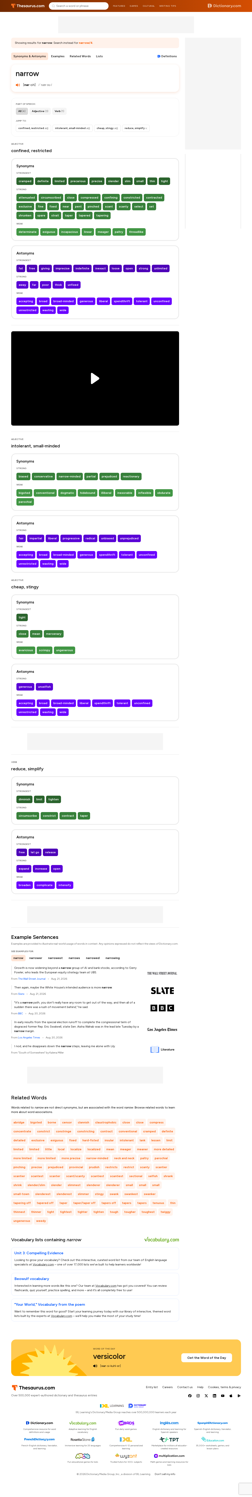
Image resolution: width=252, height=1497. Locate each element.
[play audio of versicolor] (95, 1366)
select (138, 206)
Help (200, 1387)
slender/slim (36, 1185)
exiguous (49, 232)
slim (127, 181)
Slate (21, 994)
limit (39, 799)
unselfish (44, 686)
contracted (154, 197)
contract (68, 815)
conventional (45, 493)
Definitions (169, 56)
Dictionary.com (224, 6)
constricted (131, 197)
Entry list (152, 1387)
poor (45, 285)
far (34, 285)
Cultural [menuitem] (149, 6)
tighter (82, 1212)
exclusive (25, 206)
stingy (99, 1194)
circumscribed (51, 197)
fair (21, 538)
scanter (54, 1176)
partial (91, 476)
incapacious (69, 232)
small (140, 181)
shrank (168, 1176)
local (61, 1149)
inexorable (124, 493)
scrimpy (44, 650)
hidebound (87, 493)
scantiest (97, 1176)
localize (76, 1149)
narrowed (93, 958)
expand (24, 868)
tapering (102, 215)
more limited (22, 1158)
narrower (35, 958)
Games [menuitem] (134, 6)
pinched (93, 206)
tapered (84, 215)
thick (58, 285)
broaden (25, 885)
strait (55, 215)
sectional (135, 1176)
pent (78, 206)
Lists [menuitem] (99, 56)
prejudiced (109, 476)
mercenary (53, 634)
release (50, 852)
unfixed (73, 285)
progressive (71, 538)
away (22, 285)
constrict (49, 815)
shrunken (25, 215)
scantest (37, 1176)
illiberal (106, 493)
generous (86, 301)
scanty (123, 206)
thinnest (19, 1212)
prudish (94, 1167)
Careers (167, 1387)
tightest (66, 1212)
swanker (150, 1194)
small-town (21, 1194)
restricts (111, 1167)
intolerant (127, 1140)
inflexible (144, 493)
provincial (76, 1167)
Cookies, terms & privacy (224, 1387)
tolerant (142, 301)
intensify (65, 885)
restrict (128, 1167)
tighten (53, 799)
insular (109, 1140)
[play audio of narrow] (18, 85)
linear (88, 232)
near (66, 206)
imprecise (63, 268)
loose (116, 268)
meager (103, 232)
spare (41, 215)
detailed (19, 1140)
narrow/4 (86, 43)
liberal (103, 301)
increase (41, 868)
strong (143, 268)
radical (90, 538)
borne (52, 1122)
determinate (28, 232)
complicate (45, 885)
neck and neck (124, 1158)
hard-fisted (90, 1140)
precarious (78, 181)
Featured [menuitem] (119, 6)
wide (63, 310)
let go (35, 852)
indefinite (82, 268)
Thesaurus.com (28, 6)
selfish (153, 1176)
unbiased (107, 538)
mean (36, 634)
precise (97, 181)
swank (114, 1194)
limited (60, 181)
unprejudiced (129, 538)
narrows (74, 958)
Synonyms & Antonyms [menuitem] (29, 56)
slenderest (43, 1194)
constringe (63, 1131)
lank (142, 1140)
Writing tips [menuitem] (167, 6)
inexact (100, 268)
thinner (36, 1212)
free (32, 268)
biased (23, 476)
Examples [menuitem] (58, 56)
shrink (17, 1185)
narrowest (55, 958)
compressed (89, 197)
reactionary (131, 476)
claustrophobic (105, 1122)
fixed (53, 206)
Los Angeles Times (29, 1037)
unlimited (160, 268)
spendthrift (122, 301)
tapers (126, 1203)
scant (109, 206)
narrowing (113, 958)
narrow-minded (70, 476)
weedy (41, 1221)
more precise (71, 1158)
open (129, 268)
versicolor (109, 1356)
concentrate (22, 1131)
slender (113, 181)
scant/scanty (75, 1176)
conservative (43, 476)
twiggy (165, 1212)
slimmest (74, 1185)
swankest (131, 1194)
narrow (18, 958)
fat (21, 268)
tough (114, 1212)
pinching (19, 1167)
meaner (142, 1149)
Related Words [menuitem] (80, 56)
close (71, 197)
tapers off (108, 1203)
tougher (130, 1212)
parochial (25, 502)
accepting (26, 301)
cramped (25, 181)
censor (67, 1122)
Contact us (185, 1387)
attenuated (27, 197)
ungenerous (64, 650)
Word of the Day (104, 1348)
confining (111, 197)
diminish (24, 799)
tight (164, 181)
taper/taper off (84, 1203)
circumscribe (28, 815)
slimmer (83, 1194)
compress (157, 1122)
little (48, 1149)
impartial (35, 538)
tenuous (158, 1203)
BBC (20, 1013)
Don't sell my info (165, 1474)
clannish (83, 1122)
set (151, 206)
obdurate (163, 493)
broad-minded (63, 301)
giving (45, 268)
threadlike (136, 232)
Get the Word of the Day (206, 1358)
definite (43, 181)
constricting (85, 1131)
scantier (161, 1167)
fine (40, 206)
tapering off (22, 1203)
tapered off (45, 1203)
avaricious (26, 650)
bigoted (24, 493)
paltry (119, 232)
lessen (155, 1140)
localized (93, 1149)
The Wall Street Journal (32, 978)
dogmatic (67, 493)
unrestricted (27, 310)
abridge (18, 1122)
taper (69, 215)
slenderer (93, 1185)
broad (43, 301)
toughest (148, 1212)
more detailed (164, 1149)
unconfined (162, 301)
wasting (48, 310)
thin (152, 181)
